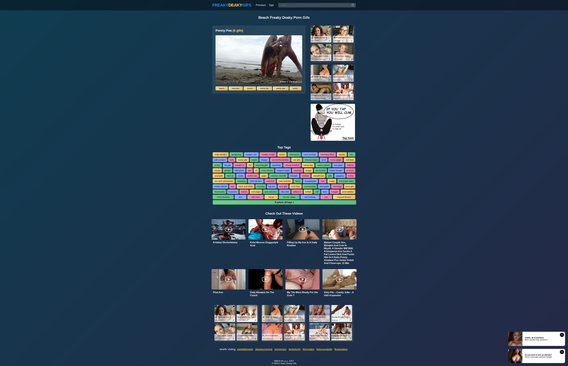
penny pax (280, 88)
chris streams (223, 197)
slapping (241, 181)
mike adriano (256, 181)
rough (332, 181)
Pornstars (261, 5)
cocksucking (309, 186)
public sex (252, 176)
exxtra (249, 88)
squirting (298, 170)
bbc (351, 154)
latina (297, 181)
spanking (276, 165)
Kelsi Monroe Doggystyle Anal (264, 244)
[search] (353, 5)
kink (232, 160)
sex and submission (223, 181)
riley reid (285, 192)
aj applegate (310, 181)
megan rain (251, 154)
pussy (217, 165)
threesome (219, 192)
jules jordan (219, 160)
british (308, 192)
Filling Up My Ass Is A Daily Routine (302, 244)
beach (221, 88)
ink (250, 165)
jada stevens (270, 192)
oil (256, 170)
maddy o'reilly (268, 154)
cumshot (270, 181)
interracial (294, 154)
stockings (337, 186)
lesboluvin (295, 349)
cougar (334, 192)
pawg (240, 176)
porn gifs (350, 186)
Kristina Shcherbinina (225, 242)
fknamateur (341, 349)
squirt (254, 160)
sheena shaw (311, 160)
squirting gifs (262, 165)
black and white (245, 186)
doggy (308, 170)
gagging (340, 176)
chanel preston (292, 165)
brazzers (235, 88)
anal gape (324, 186)
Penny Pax (229, 30)
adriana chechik (278, 176)
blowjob (293, 176)
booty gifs (242, 160)
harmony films (327, 154)
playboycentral (263, 349)
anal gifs (218, 176)
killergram (239, 170)
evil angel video (346, 181)
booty (350, 176)
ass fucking (310, 197)
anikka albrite (220, 186)
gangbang (236, 154)
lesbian (305, 176)
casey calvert (323, 165)
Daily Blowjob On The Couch (262, 294)
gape (264, 176)
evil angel (255, 192)
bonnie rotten (289, 197)
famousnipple (324, 349)
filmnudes (308, 349)
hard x (244, 192)
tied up (230, 176)
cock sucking (310, 154)
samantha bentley (280, 160)
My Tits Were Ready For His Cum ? (302, 294)
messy (217, 170)
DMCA (277, 361)
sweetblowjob (245, 349)
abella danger (336, 170)
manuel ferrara (344, 197)
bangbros (239, 165)
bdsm (282, 154)
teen (325, 192)
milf (317, 192)
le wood (350, 170)
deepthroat (318, 176)
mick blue (295, 186)
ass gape (338, 165)
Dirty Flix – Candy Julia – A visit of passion (339, 294)
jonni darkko (348, 192)
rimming (260, 186)
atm (232, 186)
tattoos (350, 165)
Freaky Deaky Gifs (287, 363)
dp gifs (228, 165)
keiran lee (264, 88)
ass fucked (320, 170)
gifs (329, 176)
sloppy (264, 160)
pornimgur (281, 349)
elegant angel (283, 170)
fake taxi (255, 197)
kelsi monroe (285, 181)
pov (240, 197)
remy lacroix (267, 170)
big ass (271, 186)
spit (249, 170)
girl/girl (227, 170)
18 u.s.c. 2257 (287, 361)
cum (323, 181)
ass (326, 197)
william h (297, 192)
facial (271, 197)
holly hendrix (221, 154)
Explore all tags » (284, 202)
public (295, 88)
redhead (350, 160)
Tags (271, 5)
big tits (342, 154)
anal (324, 160)
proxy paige (335, 160)
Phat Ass (218, 292)
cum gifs (283, 186)
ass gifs (296, 160)
